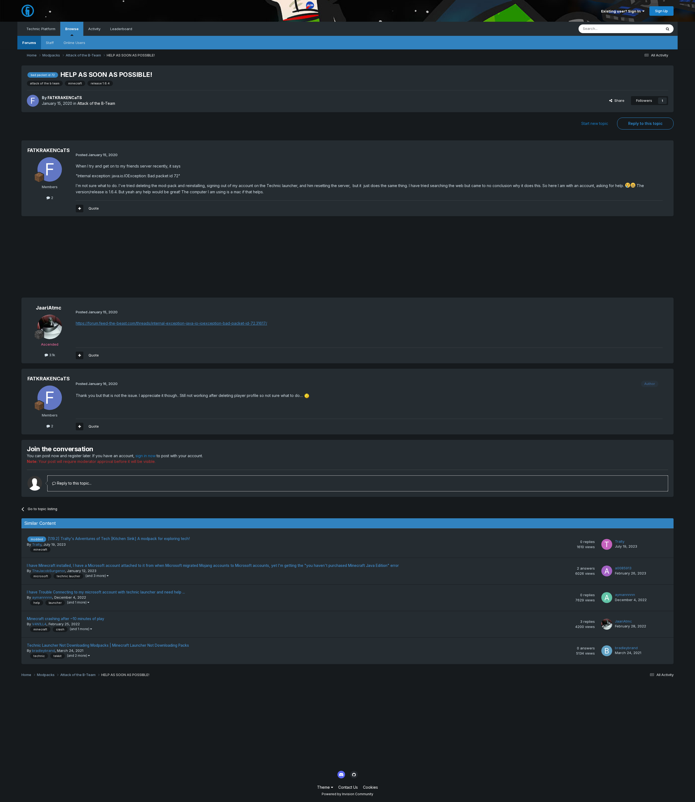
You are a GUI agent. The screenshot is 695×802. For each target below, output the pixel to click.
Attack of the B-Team (96, 103)
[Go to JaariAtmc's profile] (49, 327)
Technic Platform (40, 29)
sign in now (145, 455)
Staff (50, 42)
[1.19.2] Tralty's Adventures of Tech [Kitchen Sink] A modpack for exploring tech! (119, 538)
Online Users (74, 42)
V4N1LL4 (39, 624)
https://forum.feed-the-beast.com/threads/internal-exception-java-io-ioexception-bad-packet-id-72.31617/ (171, 323)
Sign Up (661, 11)
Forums (29, 42)
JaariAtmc (48, 308)
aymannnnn (42, 597)
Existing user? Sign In (621, 11)
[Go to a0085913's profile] (606, 571)
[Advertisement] (120, 260)
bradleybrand (43, 650)
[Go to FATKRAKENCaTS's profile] (33, 101)
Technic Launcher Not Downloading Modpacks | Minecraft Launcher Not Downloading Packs (108, 645)
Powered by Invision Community (347, 794)
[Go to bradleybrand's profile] (606, 650)
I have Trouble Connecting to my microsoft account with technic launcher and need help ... (106, 592)
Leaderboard (121, 29)
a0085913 (623, 568)
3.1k (51, 355)
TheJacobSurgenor (48, 571)
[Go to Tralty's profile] (606, 544)
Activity (94, 29)
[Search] (668, 28)
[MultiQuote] (79, 208)
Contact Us (348, 787)
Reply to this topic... (73, 483)
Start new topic (594, 123)
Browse (71, 29)
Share (618, 100)
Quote (94, 208)
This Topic (645, 29)
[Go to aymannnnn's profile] (606, 597)
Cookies (370, 787)
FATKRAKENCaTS (65, 97)
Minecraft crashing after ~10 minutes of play (65, 619)
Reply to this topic (645, 123)
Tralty (36, 544)
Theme (324, 787)
